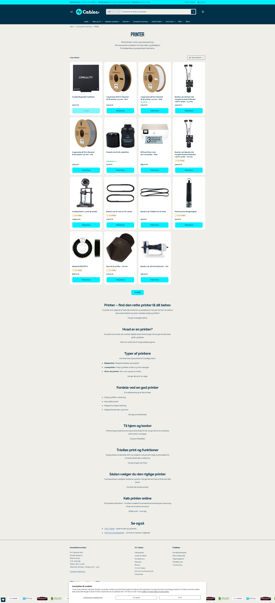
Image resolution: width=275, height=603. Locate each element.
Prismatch (138, 562)
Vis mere (137, 292)
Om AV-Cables (140, 568)
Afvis (180, 598)
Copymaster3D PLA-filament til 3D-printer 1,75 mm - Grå (83, 153)
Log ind (202, 2)
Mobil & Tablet (156, 22)
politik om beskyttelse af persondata (155, 592)
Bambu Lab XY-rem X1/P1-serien (119, 212)
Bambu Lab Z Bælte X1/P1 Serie (153, 212)
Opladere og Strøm (111, 22)
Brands (137, 565)
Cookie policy (178, 565)
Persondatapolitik (179, 556)
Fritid (179, 22)
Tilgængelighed (178, 559)
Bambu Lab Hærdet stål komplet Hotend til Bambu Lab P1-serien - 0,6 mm (185, 154)
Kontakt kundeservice (77, 571)
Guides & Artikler (189, 2)
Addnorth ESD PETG (80, 266)
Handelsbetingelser (179, 553)
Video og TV (96, 22)
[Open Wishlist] (3, 600)
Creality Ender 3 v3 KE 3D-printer (84, 212)
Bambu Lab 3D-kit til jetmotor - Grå (154, 266)
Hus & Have (170, 22)
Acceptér (136, 598)
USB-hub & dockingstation (114, 533)
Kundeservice (139, 559)
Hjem (72, 27)
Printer (96, 27)
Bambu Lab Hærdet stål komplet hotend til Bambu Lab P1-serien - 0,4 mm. (185, 99)
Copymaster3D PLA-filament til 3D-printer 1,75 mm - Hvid (152, 98)
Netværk (126, 22)
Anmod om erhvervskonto (144, 571)
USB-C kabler (109, 529)
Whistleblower (178, 562)
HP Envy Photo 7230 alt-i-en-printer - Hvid (149, 153)
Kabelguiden (139, 553)
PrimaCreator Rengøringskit (185, 212)
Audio (86, 22)
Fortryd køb (139, 574)
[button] (71, 12)
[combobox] (158, 12)
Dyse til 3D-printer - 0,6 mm (117, 266)
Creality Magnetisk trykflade (83, 97)
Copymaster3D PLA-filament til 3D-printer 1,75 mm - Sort (117, 98)
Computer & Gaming (140, 22)
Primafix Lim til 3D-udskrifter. (117, 152)
